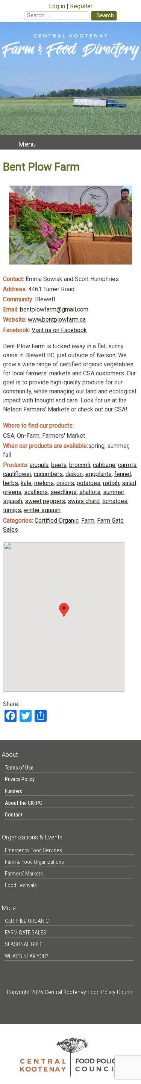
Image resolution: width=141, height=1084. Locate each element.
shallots (89, 492)
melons (44, 483)
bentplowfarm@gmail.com (54, 309)
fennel (122, 474)
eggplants (98, 474)
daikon (74, 474)
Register (81, 6)
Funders (13, 791)
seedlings (63, 492)
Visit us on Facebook (59, 330)
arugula (39, 465)
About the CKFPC (23, 803)
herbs (10, 483)
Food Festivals (21, 885)
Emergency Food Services (33, 850)
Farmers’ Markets (24, 874)
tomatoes (114, 501)
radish (111, 483)
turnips (12, 510)
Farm (87, 520)
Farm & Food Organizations (34, 862)
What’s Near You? (26, 956)
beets (59, 465)
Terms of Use (19, 768)
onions (65, 483)
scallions (36, 492)
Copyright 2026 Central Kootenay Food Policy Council (71, 992)
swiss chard (84, 501)
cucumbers (48, 474)
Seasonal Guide (24, 944)
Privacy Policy (20, 779)
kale (26, 483)
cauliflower (17, 474)
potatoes (88, 483)
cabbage (104, 465)
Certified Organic (57, 520)
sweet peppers (45, 501)
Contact (14, 815)
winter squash (42, 510)
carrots (127, 465)
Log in (57, 6)
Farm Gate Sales (25, 933)
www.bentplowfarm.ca (57, 319)
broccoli (79, 465)
